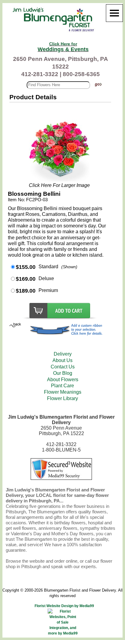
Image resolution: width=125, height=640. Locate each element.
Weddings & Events (63, 46)
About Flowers (62, 379)
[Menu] (114, 13)
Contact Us (63, 366)
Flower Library (62, 398)
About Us (62, 360)
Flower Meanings (62, 392)
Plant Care (62, 385)
